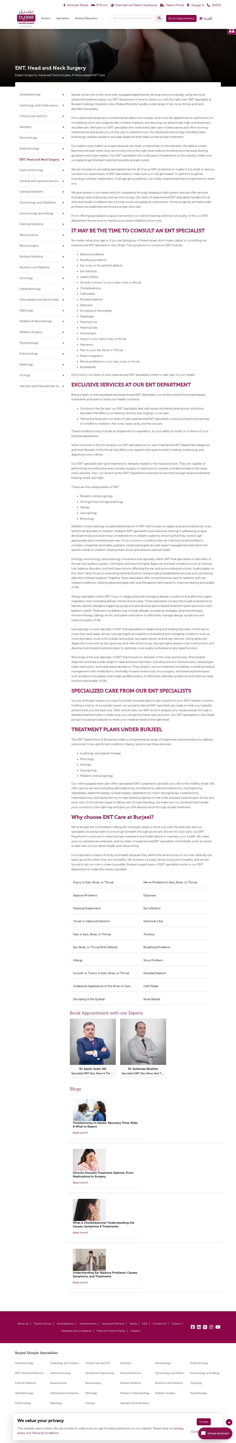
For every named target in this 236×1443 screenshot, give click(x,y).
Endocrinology (199, 1363)
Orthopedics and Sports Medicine (65, 1393)
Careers (176, 1323)
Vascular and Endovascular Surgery (135, 1403)
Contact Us (159, 1323)
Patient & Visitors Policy (111, 1330)
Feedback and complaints (76, 1330)
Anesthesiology (24, 1363)
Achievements (87, 1323)
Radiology (56, 1403)
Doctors (46, 18)
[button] (195, 5)
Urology (90, 1403)
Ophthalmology (24, 1393)
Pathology (91, 1393)
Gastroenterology (60, 1372)
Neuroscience (58, 1382)
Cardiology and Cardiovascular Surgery (65, 1363)
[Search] (159, 18)
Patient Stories (42, 1323)
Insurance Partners (113, 1323)
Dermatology (163, 1363)
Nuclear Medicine (130, 1382)
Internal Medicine (25, 1382)
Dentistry (125, 1363)
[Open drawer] (232, 30)
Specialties (62, 18)
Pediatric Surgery (165, 1393)
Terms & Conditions (45, 1433)
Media (133, 1323)
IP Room (102, 5)
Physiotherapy (198, 1393)
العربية (208, 18)
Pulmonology (23, 1403)
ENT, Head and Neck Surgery (30, 1372)
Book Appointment (181, 18)
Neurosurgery (93, 1382)
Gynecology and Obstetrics (170, 1372)
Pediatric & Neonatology (135, 1393)
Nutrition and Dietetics (169, 1382)
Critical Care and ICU (98, 1363)
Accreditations (65, 1323)
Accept (203, 1421)
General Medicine (130, 1372)
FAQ (144, 1323)
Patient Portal (174, 5)
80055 (216, 5)
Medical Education (86, 18)
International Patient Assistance (136, 5)
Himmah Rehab (77, 5)
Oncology (196, 1382)
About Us (23, 1323)
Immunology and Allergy (205, 1372)
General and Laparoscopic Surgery (100, 1372)
